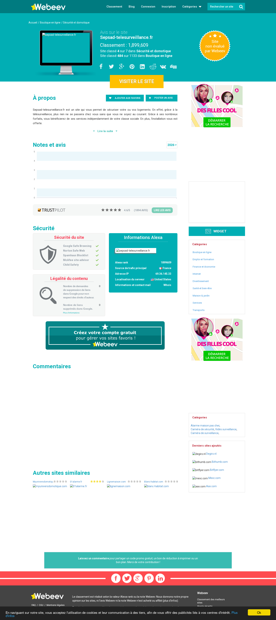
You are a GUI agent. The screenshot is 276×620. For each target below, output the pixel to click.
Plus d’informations (71, 313)
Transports (198, 310)
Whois (167, 285)
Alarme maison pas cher (205, 425)
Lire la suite (105, 131)
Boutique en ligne (159, 56)
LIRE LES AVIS (162, 210)
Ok (259, 612)
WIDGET (220, 231)
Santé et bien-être (202, 288)
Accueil (33, 22)
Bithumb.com (219, 461)
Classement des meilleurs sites (211, 601)
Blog (132, 6)
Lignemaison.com (116, 481)
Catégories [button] (190, 6)
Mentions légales (56, 605)
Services (197, 302)
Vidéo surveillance (226, 429)
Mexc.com (214, 477)
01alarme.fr (76, 481)
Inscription (169, 6)
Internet (197, 273)
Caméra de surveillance (205, 433)
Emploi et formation (203, 259)
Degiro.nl (211, 453)
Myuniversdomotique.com (46, 481)
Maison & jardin (201, 295)
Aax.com (211, 486)
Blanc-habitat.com (153, 481)
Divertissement (201, 281)
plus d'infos (170, 600)
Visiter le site (136, 81)
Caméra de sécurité (202, 429)
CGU (41, 605)
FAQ (34, 605)
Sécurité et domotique (153, 51)
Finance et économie (204, 266)
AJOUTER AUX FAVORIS (127, 98)
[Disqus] (105, 418)
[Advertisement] (105, 521)
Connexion (148, 6)
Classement (114, 6)
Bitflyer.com (216, 469)
